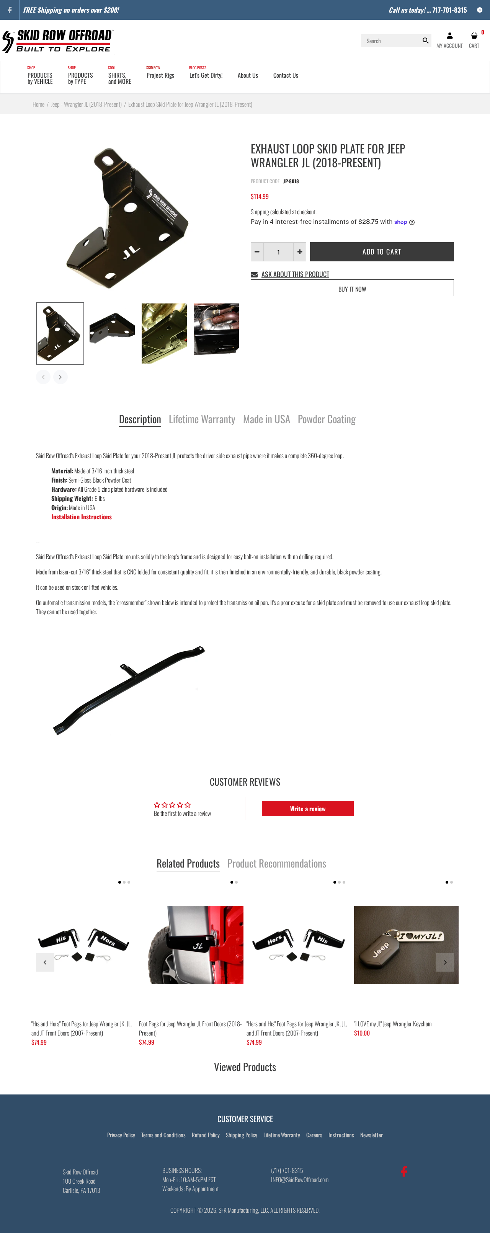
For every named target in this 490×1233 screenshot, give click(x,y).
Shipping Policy (241, 1134)
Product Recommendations (276, 864)
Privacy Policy (121, 1134)
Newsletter (371, 1134)
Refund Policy (206, 1134)
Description (140, 419)
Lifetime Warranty (202, 419)
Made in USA (266, 419)
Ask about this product (295, 274)
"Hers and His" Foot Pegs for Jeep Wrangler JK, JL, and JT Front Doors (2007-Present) (297, 1028)
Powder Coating (327, 419)
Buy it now (352, 289)
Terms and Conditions (163, 1134)
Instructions (341, 1134)
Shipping (260, 211)
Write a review (308, 808)
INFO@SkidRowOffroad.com (299, 1179)
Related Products (188, 864)
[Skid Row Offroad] (57, 39)
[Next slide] (445, 962)
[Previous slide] (45, 962)
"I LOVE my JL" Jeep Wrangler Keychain (393, 1023)
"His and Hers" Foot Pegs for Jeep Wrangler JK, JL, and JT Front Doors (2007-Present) (81, 1028)
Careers (314, 1134)
